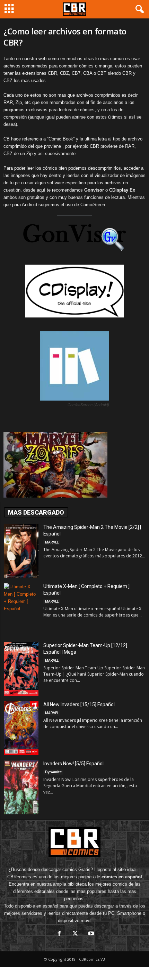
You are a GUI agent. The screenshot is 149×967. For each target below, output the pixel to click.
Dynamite (53, 771)
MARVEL (52, 542)
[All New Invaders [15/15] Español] (21, 728)
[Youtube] (90, 934)
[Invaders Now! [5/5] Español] (21, 787)
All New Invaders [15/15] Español (79, 704)
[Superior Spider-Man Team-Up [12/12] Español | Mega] (21, 669)
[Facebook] (59, 934)
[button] (138, 9)
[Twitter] (75, 934)
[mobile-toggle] (9, 9)
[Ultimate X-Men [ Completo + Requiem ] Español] (21, 609)
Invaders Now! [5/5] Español (73, 763)
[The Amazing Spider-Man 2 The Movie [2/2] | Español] (21, 551)
